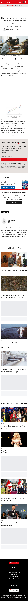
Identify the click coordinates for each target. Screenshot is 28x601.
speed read (14, 14)
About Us (14, 567)
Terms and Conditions (14, 572)
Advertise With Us (14, 578)
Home (8, 11)
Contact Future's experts (14, 570)
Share (4, 58)
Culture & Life (14, 11)
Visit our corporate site (18, 596)
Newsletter (24, 58)
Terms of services (17, 163)
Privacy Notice (19, 164)
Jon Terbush (10, 29)
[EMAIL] (9, 222)
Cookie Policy (14, 576)
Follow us (18, 58)
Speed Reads (5, 212)
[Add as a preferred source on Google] (14, 590)
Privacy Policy (14, 574)
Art (19, 11)
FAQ (14, 580)
